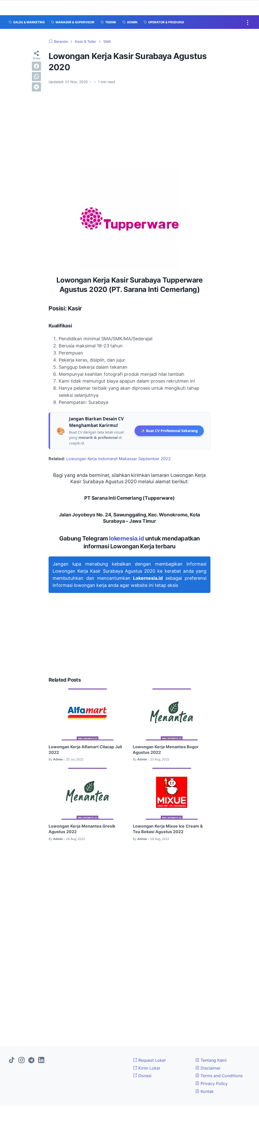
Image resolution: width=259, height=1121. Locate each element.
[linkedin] (41, 1060)
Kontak (206, 1091)
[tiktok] (12, 1060)
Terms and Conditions (221, 1075)
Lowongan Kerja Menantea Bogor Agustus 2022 (166, 749)
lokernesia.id (126, 538)
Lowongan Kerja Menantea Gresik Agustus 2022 (82, 829)
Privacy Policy (213, 1083)
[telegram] (36, 86)
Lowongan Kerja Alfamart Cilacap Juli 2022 (85, 749)
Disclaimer (210, 1068)
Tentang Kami (213, 1060)
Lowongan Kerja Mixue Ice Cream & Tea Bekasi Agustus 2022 (168, 829)
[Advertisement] (129, 126)
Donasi (144, 1075)
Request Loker (151, 1060)
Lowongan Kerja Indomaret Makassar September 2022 (118, 458)
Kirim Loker (148, 1068)
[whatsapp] (36, 76)
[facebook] (36, 66)
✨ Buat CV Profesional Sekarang (169, 430)
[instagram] (21, 1060)
